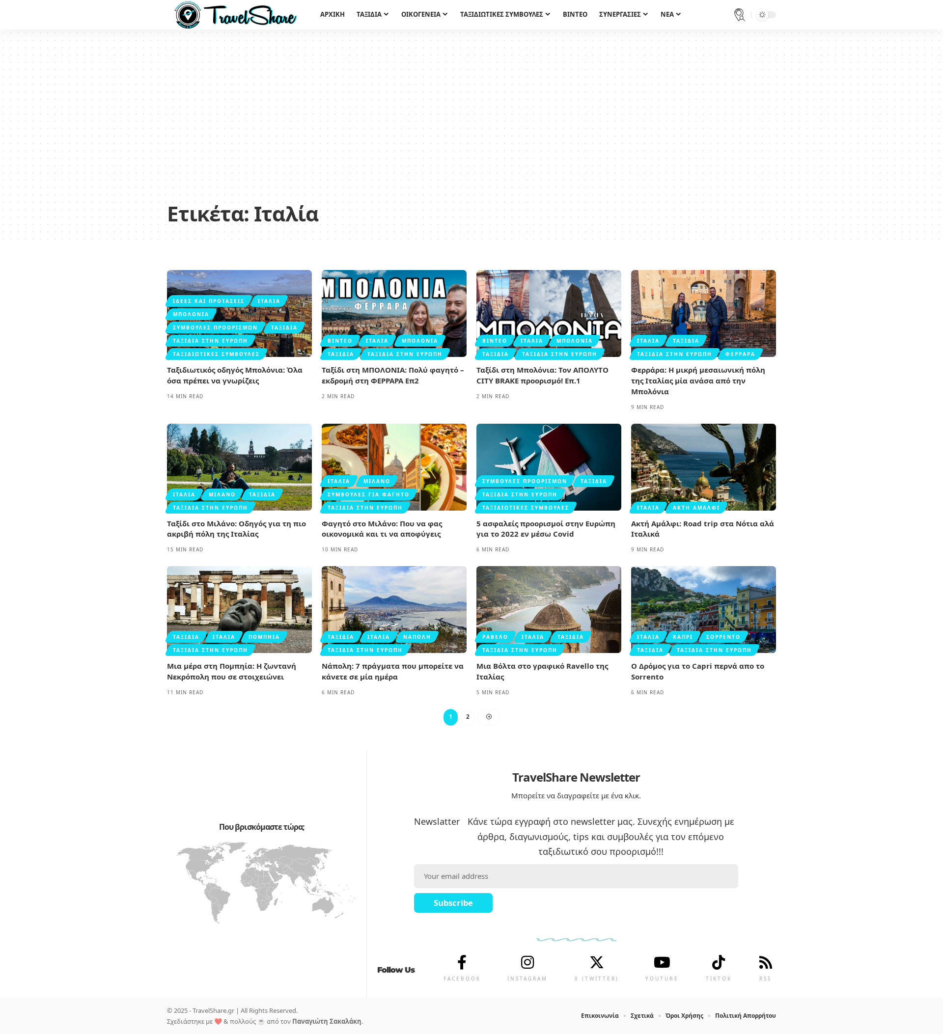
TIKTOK (719, 978)
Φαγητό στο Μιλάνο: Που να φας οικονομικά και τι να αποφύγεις (382, 528)
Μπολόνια (191, 314)
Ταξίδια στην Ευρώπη (210, 340)
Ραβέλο (495, 636)
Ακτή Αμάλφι (696, 507)
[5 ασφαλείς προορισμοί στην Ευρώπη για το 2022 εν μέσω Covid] (548, 467)
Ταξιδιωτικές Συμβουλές (216, 354)
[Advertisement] (471, 122)
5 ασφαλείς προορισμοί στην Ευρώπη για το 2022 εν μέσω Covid (545, 528)
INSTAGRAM (527, 978)
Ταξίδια (284, 327)
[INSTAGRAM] (527, 962)
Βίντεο (340, 340)
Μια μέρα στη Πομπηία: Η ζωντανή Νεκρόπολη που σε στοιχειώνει (231, 671)
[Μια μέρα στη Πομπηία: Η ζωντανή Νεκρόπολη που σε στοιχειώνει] (239, 609)
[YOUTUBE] (662, 962)
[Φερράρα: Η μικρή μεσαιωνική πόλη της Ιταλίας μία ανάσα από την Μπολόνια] (703, 313)
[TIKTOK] (718, 962)
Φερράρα (740, 354)
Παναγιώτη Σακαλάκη (326, 1021)
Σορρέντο (723, 636)
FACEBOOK (462, 978)
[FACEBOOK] (462, 962)
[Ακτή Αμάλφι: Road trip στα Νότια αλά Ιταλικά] (703, 467)
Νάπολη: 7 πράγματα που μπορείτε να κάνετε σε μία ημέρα (393, 671)
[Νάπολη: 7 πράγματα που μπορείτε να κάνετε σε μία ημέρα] (394, 609)
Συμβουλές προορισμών (215, 327)
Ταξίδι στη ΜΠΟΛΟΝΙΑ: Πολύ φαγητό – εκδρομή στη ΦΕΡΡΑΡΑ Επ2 (393, 375)
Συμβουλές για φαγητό (369, 494)
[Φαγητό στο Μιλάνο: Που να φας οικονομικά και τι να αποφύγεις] (394, 467)
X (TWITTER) (597, 978)
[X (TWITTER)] (596, 962)
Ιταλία (269, 301)
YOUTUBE (662, 978)
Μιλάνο (222, 494)
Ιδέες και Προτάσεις (209, 301)
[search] (739, 14)
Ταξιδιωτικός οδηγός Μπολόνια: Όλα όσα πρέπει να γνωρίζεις (235, 375)
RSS (765, 978)
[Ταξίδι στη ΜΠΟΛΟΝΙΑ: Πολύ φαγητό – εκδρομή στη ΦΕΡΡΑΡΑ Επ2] (394, 313)
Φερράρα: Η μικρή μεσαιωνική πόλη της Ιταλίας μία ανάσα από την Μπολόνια (698, 380)
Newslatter (437, 821)
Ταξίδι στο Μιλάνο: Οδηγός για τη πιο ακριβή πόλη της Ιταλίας (236, 528)
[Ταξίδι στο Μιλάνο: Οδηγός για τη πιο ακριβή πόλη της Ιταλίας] (239, 467)
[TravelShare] (236, 14)
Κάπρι (683, 636)
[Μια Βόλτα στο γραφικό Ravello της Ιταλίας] (548, 609)
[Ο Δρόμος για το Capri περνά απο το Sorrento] (703, 609)
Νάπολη (417, 636)
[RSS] (765, 962)
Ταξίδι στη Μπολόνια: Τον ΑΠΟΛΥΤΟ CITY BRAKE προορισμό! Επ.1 (542, 375)
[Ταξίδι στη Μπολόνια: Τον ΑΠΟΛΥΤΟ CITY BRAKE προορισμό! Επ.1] (548, 313)
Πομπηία (264, 636)
